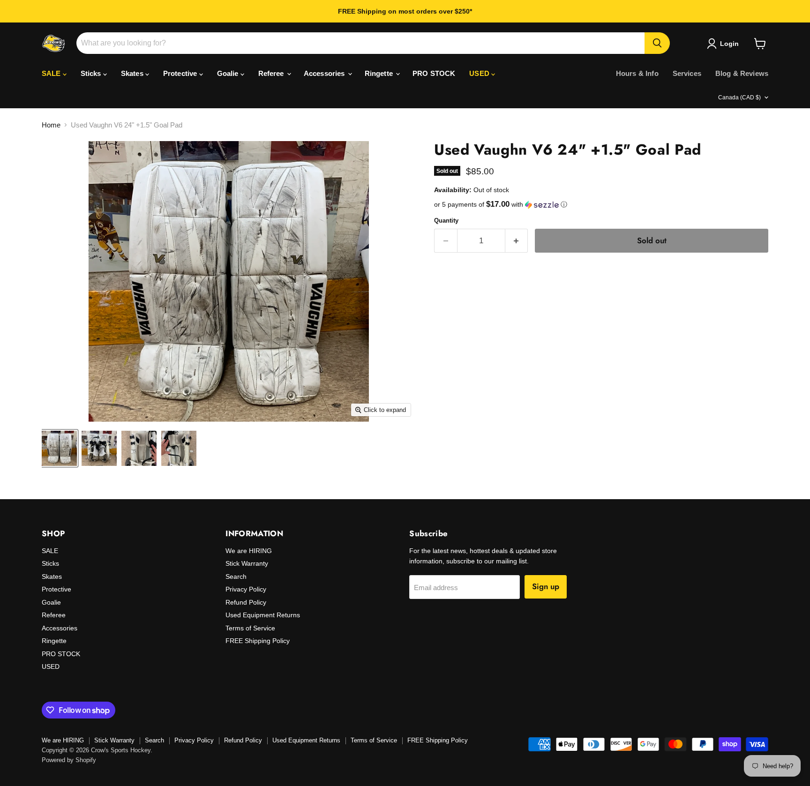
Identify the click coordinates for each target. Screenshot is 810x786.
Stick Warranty (246, 563)
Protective (181, 73)
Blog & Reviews (741, 73)
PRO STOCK (433, 73)
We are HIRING (248, 550)
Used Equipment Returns (262, 615)
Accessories (325, 73)
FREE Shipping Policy (257, 640)
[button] (601, 204)
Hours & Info (637, 73)
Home (51, 125)
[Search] (657, 43)
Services (687, 73)
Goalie (228, 73)
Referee (272, 73)
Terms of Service (250, 628)
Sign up (545, 586)
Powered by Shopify (69, 760)
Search (236, 576)
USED (480, 73)
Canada (739, 97)
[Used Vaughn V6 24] (59, 448)
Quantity (446, 220)
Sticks (92, 73)
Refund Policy (245, 602)
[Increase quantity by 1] (516, 241)
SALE (52, 73)
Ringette (380, 73)
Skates (133, 73)
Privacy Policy (245, 589)
